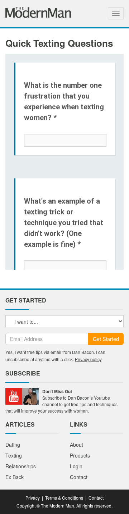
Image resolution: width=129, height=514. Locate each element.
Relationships (20, 466)
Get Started (106, 338)
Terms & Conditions (64, 498)
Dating (12, 444)
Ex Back (14, 477)
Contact (78, 477)
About (76, 444)
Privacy (32, 498)
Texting (13, 455)
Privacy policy (88, 359)
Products (80, 455)
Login (76, 466)
